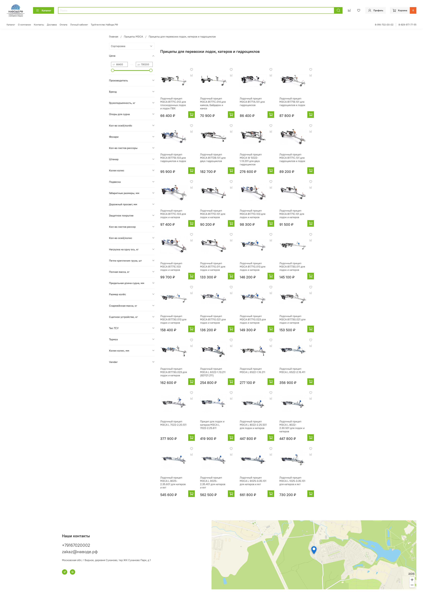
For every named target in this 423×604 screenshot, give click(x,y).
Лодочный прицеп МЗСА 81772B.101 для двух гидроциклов (213, 158)
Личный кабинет (79, 24)
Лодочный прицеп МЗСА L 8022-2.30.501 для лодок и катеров (292, 426)
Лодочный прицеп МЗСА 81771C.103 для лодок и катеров (173, 214)
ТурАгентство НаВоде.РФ (104, 24)
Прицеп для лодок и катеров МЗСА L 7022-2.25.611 (212, 425)
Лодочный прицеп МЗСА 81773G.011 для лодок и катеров (292, 266)
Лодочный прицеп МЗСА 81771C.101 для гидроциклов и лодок (292, 158)
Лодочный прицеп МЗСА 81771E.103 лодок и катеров (171, 266)
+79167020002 (76, 545)
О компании (24, 24)
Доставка (52, 24)
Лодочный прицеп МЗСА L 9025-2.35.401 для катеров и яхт (212, 482)
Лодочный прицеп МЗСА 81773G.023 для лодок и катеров (173, 372)
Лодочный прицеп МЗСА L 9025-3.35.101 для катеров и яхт (253, 481)
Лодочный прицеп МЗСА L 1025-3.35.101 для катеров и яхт (292, 481)
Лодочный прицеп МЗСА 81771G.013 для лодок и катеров (252, 266)
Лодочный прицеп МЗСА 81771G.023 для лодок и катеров (253, 319)
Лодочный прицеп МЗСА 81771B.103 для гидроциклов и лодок (173, 158)
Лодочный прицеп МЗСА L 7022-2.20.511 (173, 423)
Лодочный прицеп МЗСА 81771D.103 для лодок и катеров (252, 214)
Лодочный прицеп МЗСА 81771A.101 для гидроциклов (252, 102)
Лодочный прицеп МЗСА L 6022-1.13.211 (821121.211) (213, 372)
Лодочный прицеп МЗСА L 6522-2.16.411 (292, 370)
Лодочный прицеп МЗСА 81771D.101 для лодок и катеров (212, 214)
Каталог (46, 10)
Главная (113, 36)
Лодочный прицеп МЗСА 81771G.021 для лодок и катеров (213, 319)
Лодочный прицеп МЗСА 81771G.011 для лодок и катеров (212, 266)
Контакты (39, 24)
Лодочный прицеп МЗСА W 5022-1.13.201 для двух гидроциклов (251, 159)
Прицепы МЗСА (133, 36)
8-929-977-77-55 (407, 24)
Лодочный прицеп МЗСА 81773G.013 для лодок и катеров (173, 319)
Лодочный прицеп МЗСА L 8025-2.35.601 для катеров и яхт (173, 482)
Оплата (63, 24)
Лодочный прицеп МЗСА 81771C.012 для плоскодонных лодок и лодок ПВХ (173, 103)
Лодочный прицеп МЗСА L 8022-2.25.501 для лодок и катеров (253, 425)
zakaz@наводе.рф (80, 551)
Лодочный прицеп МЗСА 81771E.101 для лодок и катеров (291, 214)
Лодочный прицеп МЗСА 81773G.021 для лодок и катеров (292, 319)
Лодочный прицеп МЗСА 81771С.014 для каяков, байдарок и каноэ (213, 103)
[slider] (112, 70)
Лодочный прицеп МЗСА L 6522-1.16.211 (252, 370)
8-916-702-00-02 (384, 24)
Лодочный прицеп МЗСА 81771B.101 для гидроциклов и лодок (292, 102)
